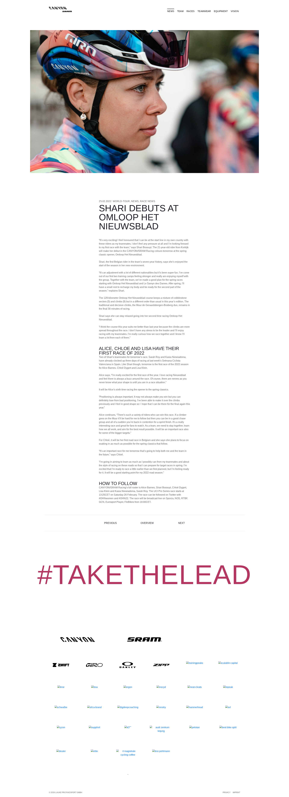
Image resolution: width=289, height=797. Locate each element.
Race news (147, 201)
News (135, 201)
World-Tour (121, 201)
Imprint (236, 792)
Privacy (226, 792)
